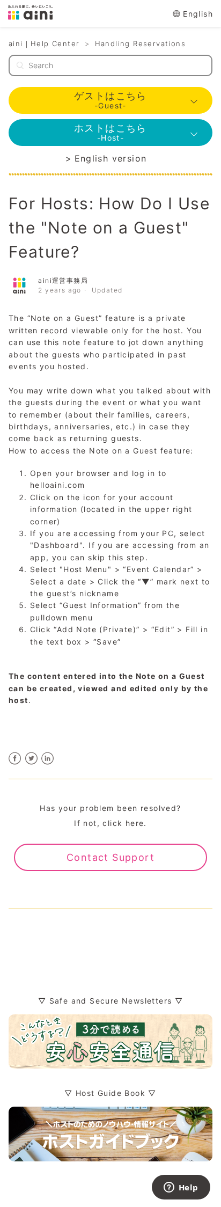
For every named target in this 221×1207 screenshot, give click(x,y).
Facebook (15, 758)
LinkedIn (48, 758)
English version (111, 158)
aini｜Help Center (44, 43)
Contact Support (110, 857)
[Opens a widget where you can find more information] (180, 1188)
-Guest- (110, 100)
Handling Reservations (140, 43)
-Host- (110, 132)
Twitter (31, 758)
